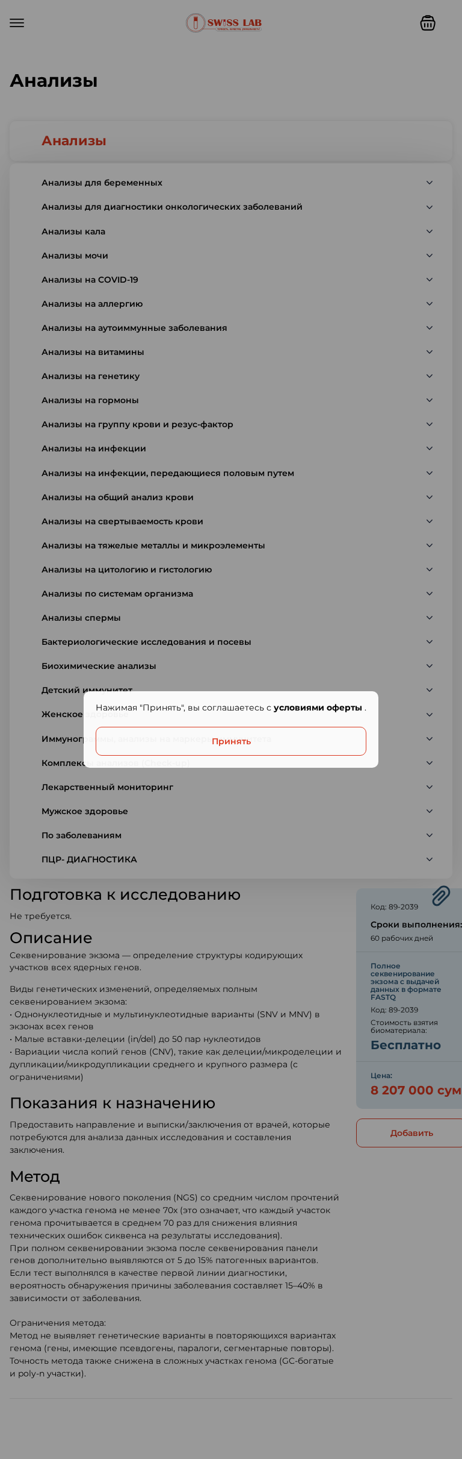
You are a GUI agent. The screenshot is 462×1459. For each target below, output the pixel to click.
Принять (231, 741)
